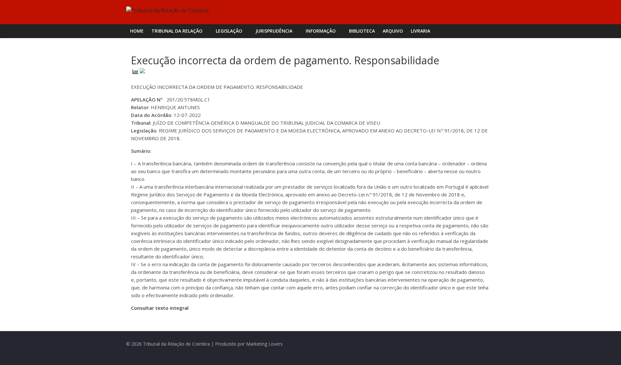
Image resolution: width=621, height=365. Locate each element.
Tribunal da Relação (176, 31)
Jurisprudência (274, 31)
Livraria (420, 31)
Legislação (229, 31)
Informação (321, 31)
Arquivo (393, 31)
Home (137, 31)
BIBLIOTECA (362, 31)
